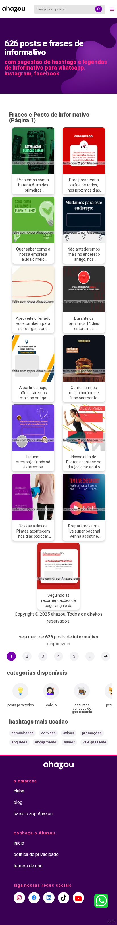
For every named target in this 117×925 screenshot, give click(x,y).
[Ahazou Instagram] (19, 897)
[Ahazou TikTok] (63, 897)
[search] (98, 9)
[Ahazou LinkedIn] (49, 897)
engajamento (45, 742)
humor (69, 742)
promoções (92, 733)
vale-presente (94, 742)
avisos (68, 733)
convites (48, 733)
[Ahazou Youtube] (78, 897)
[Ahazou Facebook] (34, 897)
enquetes (19, 742)
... (90, 656)
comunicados (22, 733)
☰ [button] (112, 9)
